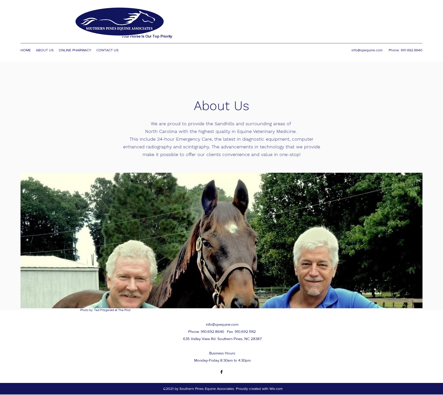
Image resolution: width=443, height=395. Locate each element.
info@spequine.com (366, 50)
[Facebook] (221, 371)
